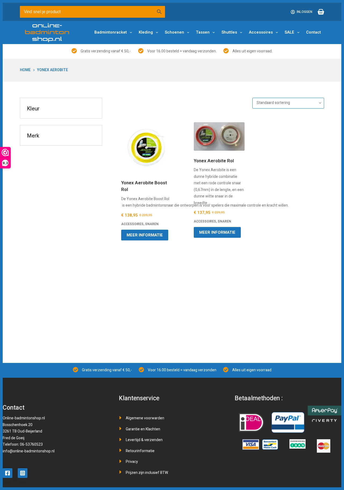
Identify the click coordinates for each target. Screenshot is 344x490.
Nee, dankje (172, 306)
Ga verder (172, 268)
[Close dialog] (270, 198)
